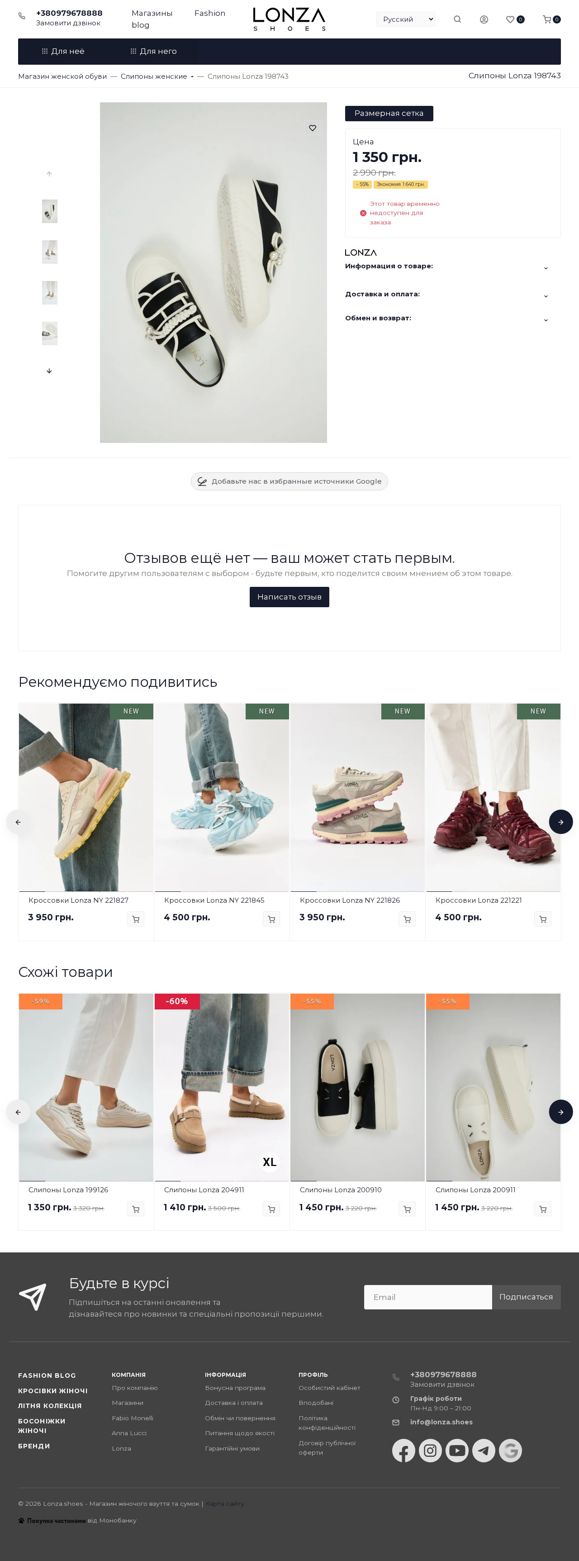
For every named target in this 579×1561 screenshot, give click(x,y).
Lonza (121, 1448)
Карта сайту (224, 1503)
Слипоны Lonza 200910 (341, 1189)
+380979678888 (69, 13)
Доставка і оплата (234, 1402)
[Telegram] (483, 1450)
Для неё (68, 51)
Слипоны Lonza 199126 (68, 1189)
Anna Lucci (129, 1433)
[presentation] (50, 174)
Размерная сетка (389, 113)
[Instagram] (430, 1450)
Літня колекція (50, 1405)
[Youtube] (457, 1450)
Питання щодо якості (240, 1433)
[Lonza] (289, 19)
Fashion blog (47, 1375)
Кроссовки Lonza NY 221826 (350, 900)
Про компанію (135, 1387)
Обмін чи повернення (240, 1418)
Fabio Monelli (132, 1418)
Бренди (34, 1446)
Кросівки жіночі (53, 1390)
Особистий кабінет (330, 1387)
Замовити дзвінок (68, 23)
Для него (158, 51)
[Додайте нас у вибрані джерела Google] (510, 1450)
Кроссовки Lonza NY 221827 (78, 900)
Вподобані (316, 1402)
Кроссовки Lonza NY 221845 (214, 900)
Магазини (127, 1402)
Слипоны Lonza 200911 (476, 1189)
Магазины (152, 13)
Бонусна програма (235, 1387)
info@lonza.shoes (441, 1422)
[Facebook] (403, 1450)
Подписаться (526, 1296)
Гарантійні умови (232, 1448)
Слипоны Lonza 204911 (204, 1189)
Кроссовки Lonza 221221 (479, 900)
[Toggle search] (457, 19)
